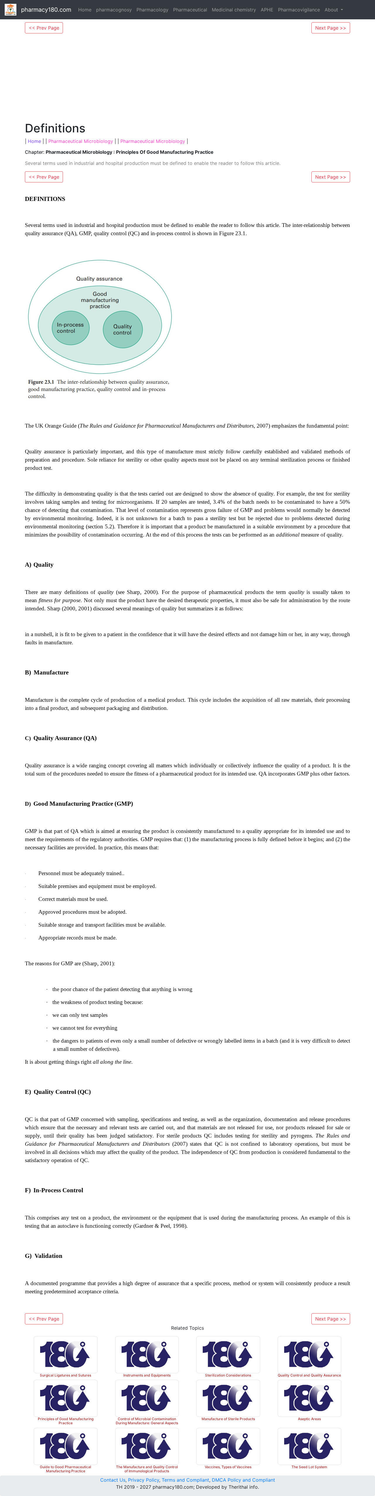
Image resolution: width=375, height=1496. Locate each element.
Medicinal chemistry (234, 10)
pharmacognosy (114, 10)
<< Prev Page (44, 28)
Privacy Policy (143, 1480)
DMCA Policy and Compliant (243, 1480)
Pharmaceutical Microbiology (80, 141)
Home (84, 10)
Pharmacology (152, 10)
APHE (267, 10)
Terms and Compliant (185, 1480)
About (332, 10)
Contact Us (112, 1480)
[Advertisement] (187, 77)
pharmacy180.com (46, 9)
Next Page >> (330, 28)
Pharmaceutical (190, 10)
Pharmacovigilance (299, 10)
